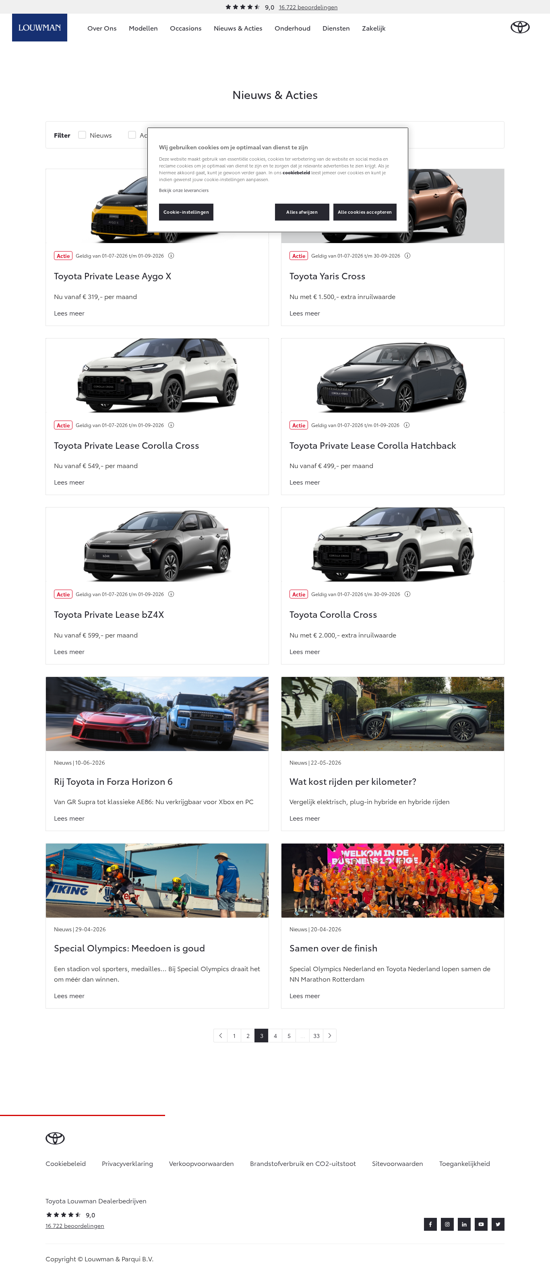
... (302, 1036)
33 (316, 1036)
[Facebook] (430, 1224)
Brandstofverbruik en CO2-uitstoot (303, 1163)
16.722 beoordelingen (308, 7)
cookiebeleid (296, 172)
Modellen (143, 27)
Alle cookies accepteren (365, 211)
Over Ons (102, 27)
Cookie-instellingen (186, 211)
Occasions (186, 27)
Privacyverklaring (127, 1163)
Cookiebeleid (65, 1163)
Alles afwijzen (302, 211)
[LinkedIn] (464, 1224)
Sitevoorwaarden (397, 1163)
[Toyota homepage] (520, 27)
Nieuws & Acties (238, 27)
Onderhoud (292, 27)
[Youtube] (481, 1224)
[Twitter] (498, 1224)
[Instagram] (447, 1224)
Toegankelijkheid (464, 1163)
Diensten (336, 27)
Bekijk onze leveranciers (184, 190)
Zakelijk (374, 27)
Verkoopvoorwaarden (201, 1163)
